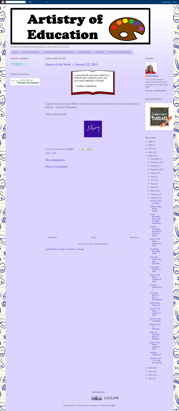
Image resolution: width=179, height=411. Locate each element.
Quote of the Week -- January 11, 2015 (155, 312)
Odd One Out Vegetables (155, 320)
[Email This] (80, 149)
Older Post (134, 237)
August (154, 173)
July (153, 177)
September (155, 169)
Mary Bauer (153, 76)
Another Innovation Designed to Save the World (156, 231)
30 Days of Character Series (119, 52)
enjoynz (95, 405)
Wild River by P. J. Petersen (155, 326)
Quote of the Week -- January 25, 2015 (156, 242)
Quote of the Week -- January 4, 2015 (155, 345)
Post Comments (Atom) (98, 244)
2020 (150, 142)
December (155, 159)
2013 (150, 372)
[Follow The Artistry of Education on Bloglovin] (18, 66)
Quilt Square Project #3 (155, 304)
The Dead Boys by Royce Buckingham (156, 296)
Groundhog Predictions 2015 (155, 269)
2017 (150, 149)
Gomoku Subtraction (155, 354)
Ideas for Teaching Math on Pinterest (154, 335)
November (155, 162)
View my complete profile (155, 91)
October (154, 166)
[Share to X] (85, 149)
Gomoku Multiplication (156, 287)
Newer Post (52, 237)
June (153, 180)
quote (54, 153)
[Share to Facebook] (88, 149)
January (154, 198)
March (153, 191)
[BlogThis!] (83, 149)
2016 (150, 152)
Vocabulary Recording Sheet (155, 251)
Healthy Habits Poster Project (156, 209)
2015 (150, 156)
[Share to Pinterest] (91, 149)
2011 (150, 378)
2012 (150, 375)
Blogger (112, 405)
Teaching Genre (84, 52)
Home (15, 52)
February (154, 194)
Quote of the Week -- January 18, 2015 (156, 278)
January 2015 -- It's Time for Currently (156, 360)
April (153, 187)
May (153, 184)
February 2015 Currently (156, 202)
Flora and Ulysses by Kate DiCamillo (155, 260)
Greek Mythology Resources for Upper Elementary (155, 218)
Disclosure (100, 52)
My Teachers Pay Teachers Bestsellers (58, 52)
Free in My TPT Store (31, 52)
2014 (150, 368)
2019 (150, 145)
